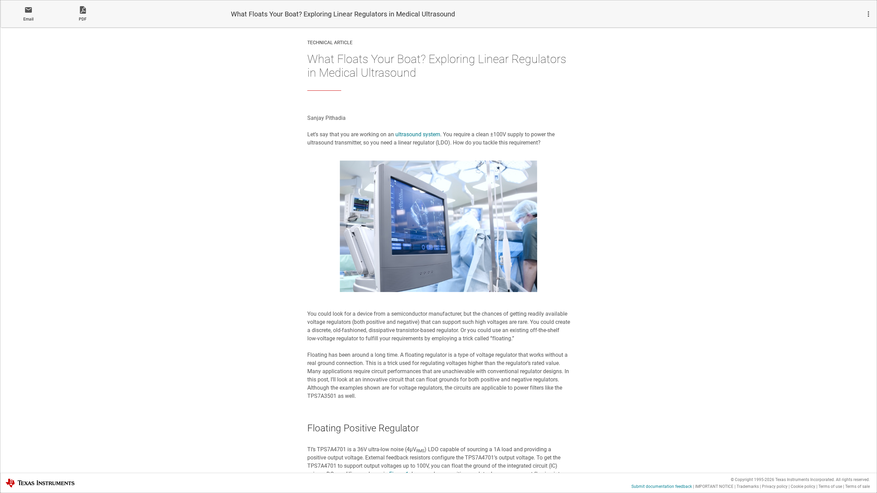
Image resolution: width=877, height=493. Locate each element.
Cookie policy (803, 486)
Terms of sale (857, 486)
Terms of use (830, 486)
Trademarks (748, 486)
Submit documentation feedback (661, 486)
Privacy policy (775, 486)
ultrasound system (417, 134)
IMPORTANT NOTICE (714, 486)
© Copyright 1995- (752, 479)
